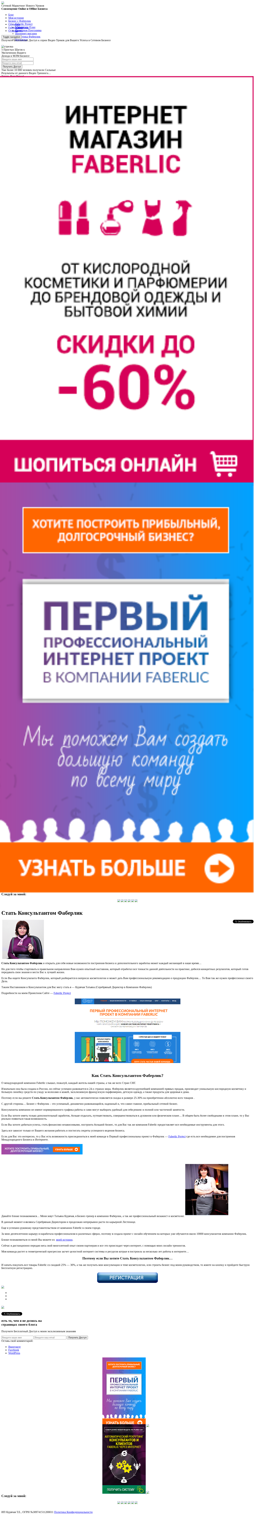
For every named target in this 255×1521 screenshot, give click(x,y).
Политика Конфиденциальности (73, 1512)
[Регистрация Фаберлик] (127, 1281)
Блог (11, 14)
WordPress (14, 1353)
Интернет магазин (26, 33)
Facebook (13, 1349)
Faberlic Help (15, 27)
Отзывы (13, 30)
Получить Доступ (12, 66)
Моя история (16, 17)
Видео (19, 30)
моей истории (64, 1239)
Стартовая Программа (28, 30)
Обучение (14, 24)
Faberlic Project (23, 24)
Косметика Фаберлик (27, 36)
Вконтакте (14, 1346)
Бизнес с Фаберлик (19, 20)
